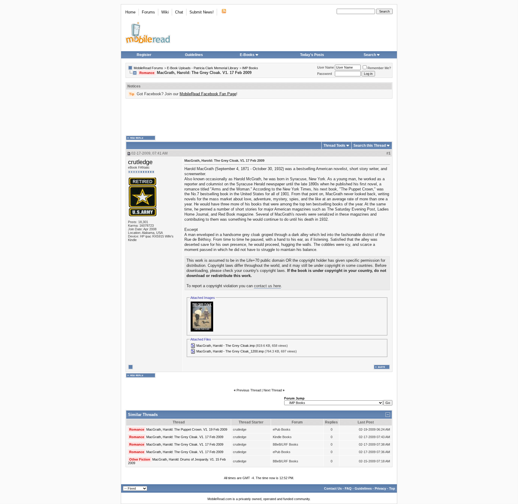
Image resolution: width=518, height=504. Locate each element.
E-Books (247, 55)
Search (370, 55)
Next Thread (272, 390)
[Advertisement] (259, 117)
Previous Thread (249, 390)
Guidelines (194, 55)
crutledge (140, 162)
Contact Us (333, 488)
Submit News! (201, 12)
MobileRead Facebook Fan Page (208, 94)
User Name (325, 67)
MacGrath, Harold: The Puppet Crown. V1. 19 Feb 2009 (186, 429)
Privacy (380, 488)
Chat (179, 12)
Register (144, 55)
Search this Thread (369, 145)
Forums (148, 12)
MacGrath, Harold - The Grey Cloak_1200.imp (230, 351)
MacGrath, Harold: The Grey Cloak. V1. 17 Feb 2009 (184, 437)
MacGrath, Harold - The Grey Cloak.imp (225, 345)
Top (392, 488)
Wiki (165, 12)
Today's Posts (312, 55)
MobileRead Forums (148, 68)
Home (130, 12)
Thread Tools (334, 145)
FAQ (348, 488)
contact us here (267, 286)
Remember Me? (379, 68)
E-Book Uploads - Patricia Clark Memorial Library (202, 68)
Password (324, 73)
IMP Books (250, 68)
